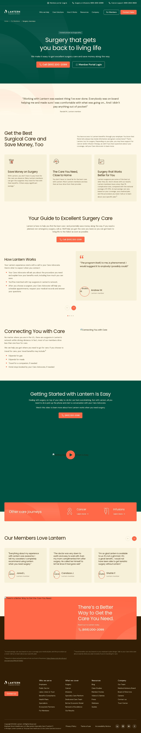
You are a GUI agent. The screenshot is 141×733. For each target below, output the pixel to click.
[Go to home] (12, 12)
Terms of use (86, 726)
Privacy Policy (71, 726)
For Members (15, 21)
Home (6, 21)
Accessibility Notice (103, 726)
